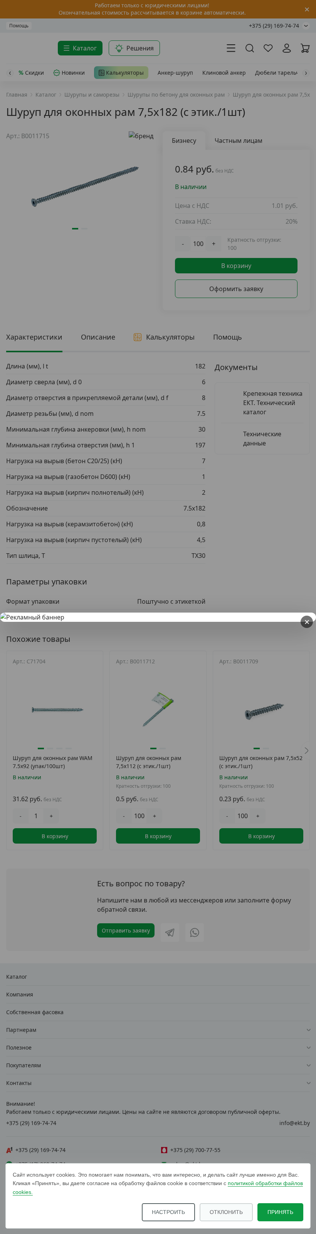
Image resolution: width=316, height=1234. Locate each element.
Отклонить (226, 1212)
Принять (280, 1212)
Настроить (168, 1212)
